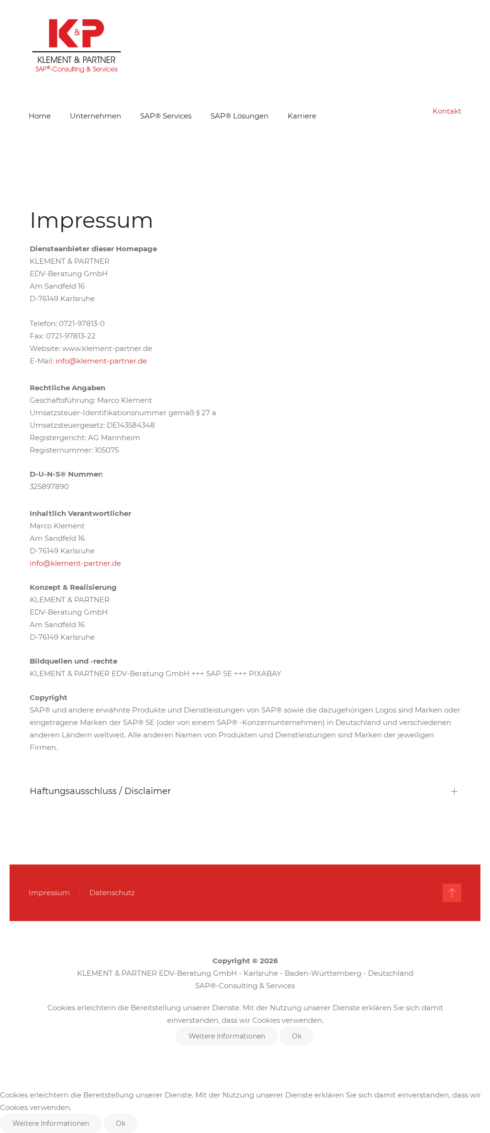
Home (40, 115)
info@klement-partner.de (101, 360)
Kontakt (447, 111)
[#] (452, 893)
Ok (296, 1036)
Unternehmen (95, 115)
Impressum (49, 892)
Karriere (302, 115)
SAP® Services (165, 115)
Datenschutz (112, 892)
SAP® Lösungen (239, 115)
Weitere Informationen (227, 1036)
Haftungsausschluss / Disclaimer (100, 791)
